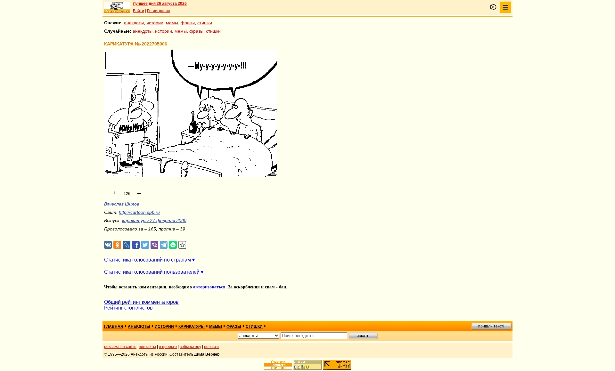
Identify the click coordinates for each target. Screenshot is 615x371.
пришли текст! (491, 326)
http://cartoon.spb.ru (139, 212)
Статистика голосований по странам (147, 259)
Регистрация (158, 11)
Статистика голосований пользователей (152, 272)
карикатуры (191, 326)
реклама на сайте (120, 346)
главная (113, 326)
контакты (147, 346)
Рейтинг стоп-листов (128, 308)
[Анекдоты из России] (117, 7)
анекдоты (134, 22)
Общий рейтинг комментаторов (141, 302)
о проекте (168, 346)
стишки (204, 22)
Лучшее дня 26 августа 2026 (160, 3)
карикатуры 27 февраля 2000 (154, 220)
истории (154, 22)
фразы (188, 22)
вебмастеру (190, 346)
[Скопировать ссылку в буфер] (182, 245)
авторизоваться (209, 287)
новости (211, 346)
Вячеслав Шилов (121, 203)
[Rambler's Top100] (278, 365)
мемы (172, 22)
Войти (138, 11)
